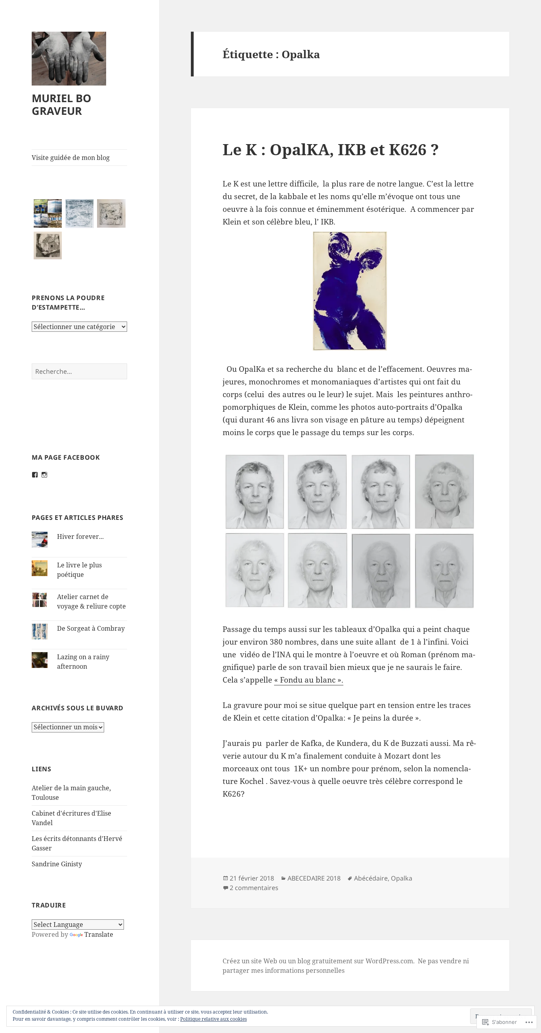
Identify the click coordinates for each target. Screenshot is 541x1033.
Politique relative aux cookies (213, 1019)
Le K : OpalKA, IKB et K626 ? (331, 149)
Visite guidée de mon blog (71, 157)
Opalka (401, 878)
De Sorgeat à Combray (91, 628)
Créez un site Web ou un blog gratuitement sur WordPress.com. (319, 961)
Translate (98, 934)
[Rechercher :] (79, 371)
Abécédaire (371, 878)
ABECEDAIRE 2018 (314, 878)
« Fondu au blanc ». (308, 680)
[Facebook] (35, 475)
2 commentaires (254, 887)
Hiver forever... (80, 536)
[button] (47, 213)
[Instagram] (44, 475)
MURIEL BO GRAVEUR (61, 104)
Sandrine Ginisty (57, 864)
